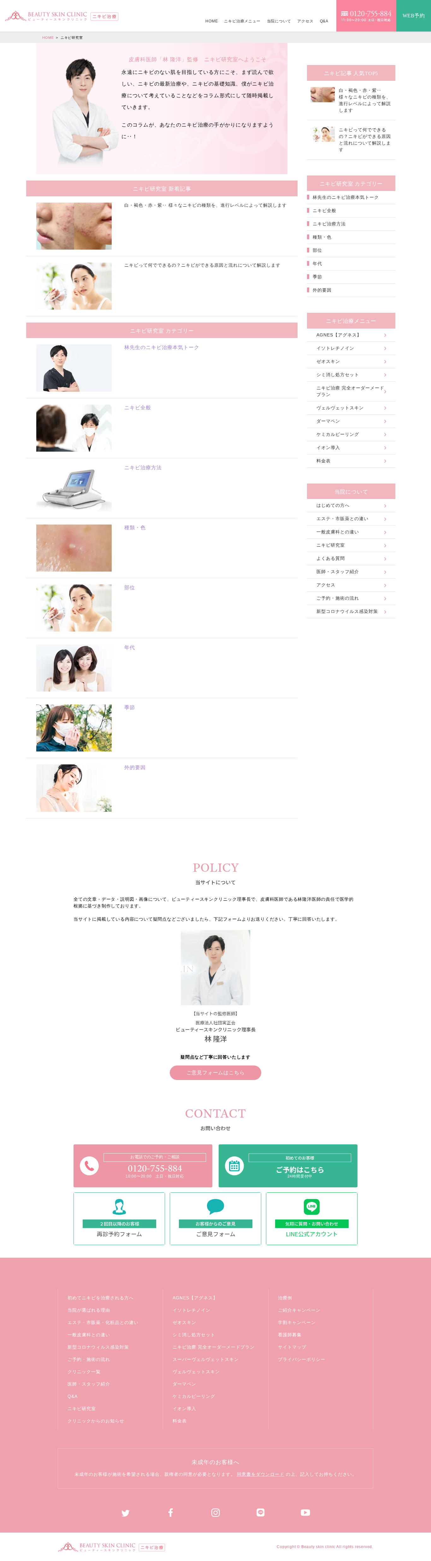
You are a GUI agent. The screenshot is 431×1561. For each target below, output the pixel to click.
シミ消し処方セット (337, 374)
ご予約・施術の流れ (337, 598)
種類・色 (321, 237)
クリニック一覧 (84, 1371)
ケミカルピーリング (337, 434)
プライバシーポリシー (301, 1359)
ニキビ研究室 (330, 545)
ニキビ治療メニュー (242, 21)
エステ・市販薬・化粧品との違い (103, 1322)
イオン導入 (328, 447)
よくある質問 (330, 558)
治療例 (285, 1297)
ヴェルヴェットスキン (340, 407)
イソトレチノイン (335, 348)
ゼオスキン (328, 361)
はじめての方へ (333, 505)
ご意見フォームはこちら (215, 1072)
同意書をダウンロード (260, 1474)
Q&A (324, 21)
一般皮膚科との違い (337, 531)
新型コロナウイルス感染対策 (347, 611)
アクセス (305, 21)
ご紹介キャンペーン (299, 1310)
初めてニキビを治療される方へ (101, 1297)
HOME (211, 21)
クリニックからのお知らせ (96, 1420)
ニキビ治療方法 (328, 223)
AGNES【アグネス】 (339, 334)
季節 (316, 276)
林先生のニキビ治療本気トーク (345, 197)
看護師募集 (290, 1334)
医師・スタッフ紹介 (337, 571)
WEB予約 (414, 15)
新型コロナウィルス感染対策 (98, 1347)
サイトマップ (292, 1347)
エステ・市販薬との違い (342, 518)
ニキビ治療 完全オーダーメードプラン (350, 391)
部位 (316, 250)
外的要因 (321, 290)
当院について (279, 21)
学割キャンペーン (297, 1322)
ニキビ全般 (323, 210)
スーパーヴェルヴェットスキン (206, 1359)
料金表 (323, 460)
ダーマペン (328, 421)
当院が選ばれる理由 (89, 1310)
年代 (316, 263)
